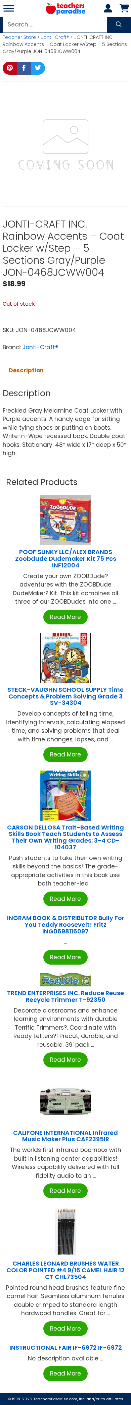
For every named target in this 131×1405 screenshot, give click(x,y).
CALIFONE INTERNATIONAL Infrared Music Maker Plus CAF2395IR (65, 1136)
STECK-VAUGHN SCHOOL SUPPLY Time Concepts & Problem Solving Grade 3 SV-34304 (65, 696)
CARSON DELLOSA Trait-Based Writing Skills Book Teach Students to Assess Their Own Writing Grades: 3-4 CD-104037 (65, 837)
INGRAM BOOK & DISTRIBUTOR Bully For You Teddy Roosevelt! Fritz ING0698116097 (65, 924)
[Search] (119, 25)
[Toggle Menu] (8, 8)
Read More (65, 617)
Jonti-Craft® (55, 37)
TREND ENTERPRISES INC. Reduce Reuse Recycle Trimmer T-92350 (65, 996)
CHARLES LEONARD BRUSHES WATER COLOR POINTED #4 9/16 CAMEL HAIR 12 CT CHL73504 (65, 1270)
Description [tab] (26, 370)
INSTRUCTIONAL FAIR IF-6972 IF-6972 (65, 1347)
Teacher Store (19, 37)
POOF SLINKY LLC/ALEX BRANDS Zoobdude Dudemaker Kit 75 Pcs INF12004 (65, 558)
